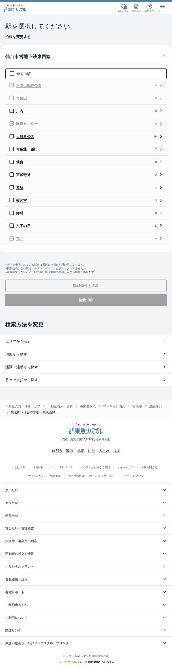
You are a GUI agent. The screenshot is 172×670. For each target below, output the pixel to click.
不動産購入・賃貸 (60, 406)
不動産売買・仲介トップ (22, 406)
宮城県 (137, 406)
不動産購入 (88, 406)
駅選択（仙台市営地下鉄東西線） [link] (34, 412)
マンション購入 (114, 406)
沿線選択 (155, 406)
